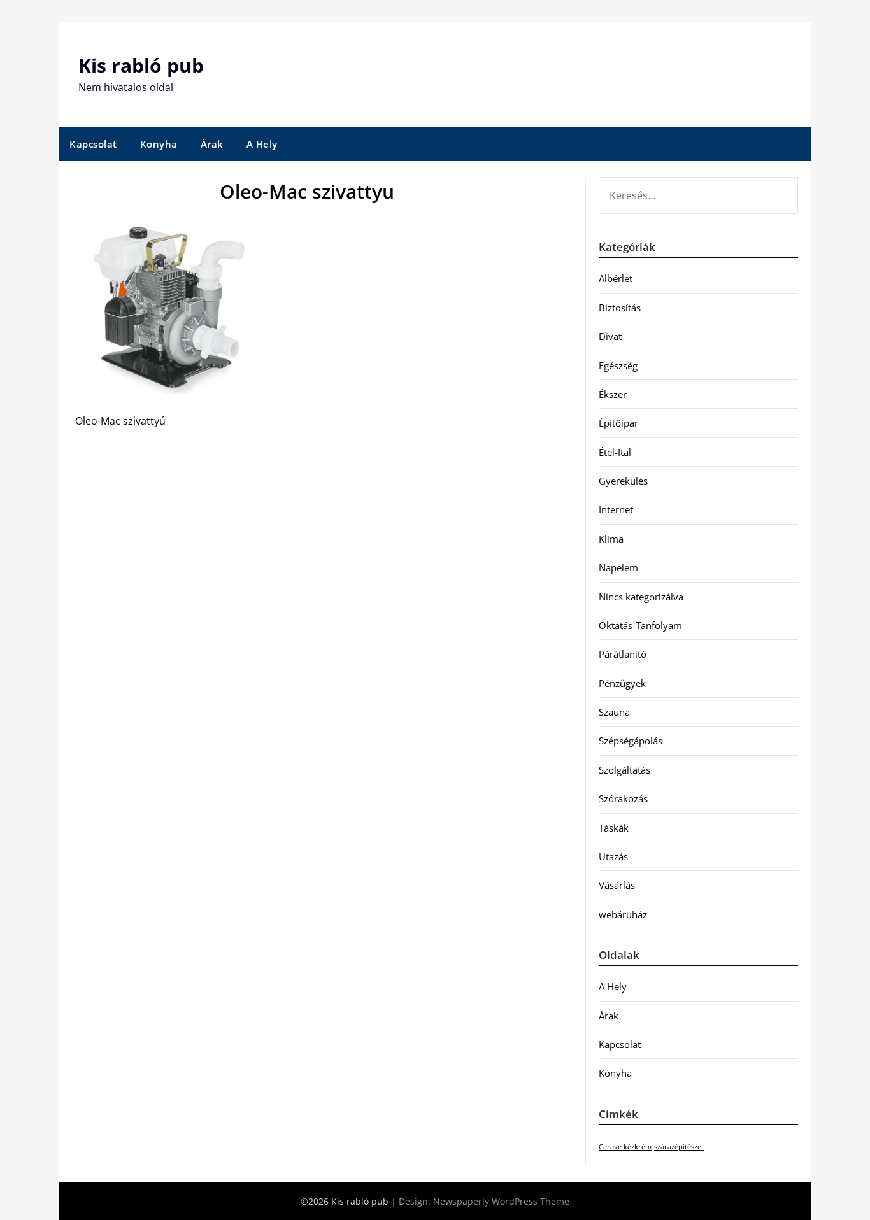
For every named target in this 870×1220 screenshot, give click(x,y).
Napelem (618, 567)
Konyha (159, 144)
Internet (616, 509)
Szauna (614, 712)
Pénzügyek (622, 683)
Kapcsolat (93, 144)
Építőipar (618, 422)
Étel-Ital (615, 452)
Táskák (614, 827)
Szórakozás (623, 798)
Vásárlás (617, 885)
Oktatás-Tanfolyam (640, 625)
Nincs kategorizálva (641, 596)
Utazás (613, 856)
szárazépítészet (679, 1146)
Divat (610, 336)
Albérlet (615, 278)
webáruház (623, 914)
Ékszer (613, 394)
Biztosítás (620, 307)
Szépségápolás (630, 740)
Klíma (611, 538)
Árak (212, 144)
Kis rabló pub (141, 65)
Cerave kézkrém (625, 1146)
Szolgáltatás (624, 769)
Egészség (618, 365)
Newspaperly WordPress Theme (501, 1201)
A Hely (262, 144)
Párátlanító (622, 654)
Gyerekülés (623, 480)
